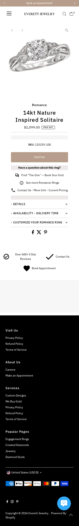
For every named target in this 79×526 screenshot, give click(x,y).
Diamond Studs (15, 457)
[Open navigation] (9, 14)
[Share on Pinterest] (45, 233)
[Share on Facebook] (33, 233)
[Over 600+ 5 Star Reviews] (6, 259)
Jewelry (10, 451)
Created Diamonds (17, 445)
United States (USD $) (25, 472)
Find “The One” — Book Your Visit (42, 175)
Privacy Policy (14, 338)
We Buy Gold (13, 401)
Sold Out (39, 157)
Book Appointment (44, 268)
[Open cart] (71, 14)
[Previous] (12, 30)
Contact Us (62, 256)
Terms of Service (16, 349)
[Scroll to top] (71, 515)
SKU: (31, 144)
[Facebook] (7, 502)
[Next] (22, 30)
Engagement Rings (17, 439)
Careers (10, 369)
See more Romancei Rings (42, 182)
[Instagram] (12, 502)
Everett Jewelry (38, 513)
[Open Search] (64, 14)
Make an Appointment (19, 375)
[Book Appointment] (26, 270)
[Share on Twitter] (39, 233)
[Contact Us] (50, 259)
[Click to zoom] (67, 30)
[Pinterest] (17, 502)
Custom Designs (15, 395)
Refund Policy (14, 344)
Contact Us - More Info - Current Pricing (42, 190)
